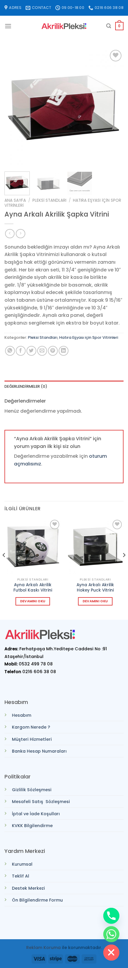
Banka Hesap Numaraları (39, 751)
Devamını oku (33, 601)
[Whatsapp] (111, 934)
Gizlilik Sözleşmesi (31, 790)
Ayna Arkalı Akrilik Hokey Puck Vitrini (95, 587)
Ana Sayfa (15, 200)
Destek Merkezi (28, 888)
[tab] (64, 386)
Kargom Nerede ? (31, 727)
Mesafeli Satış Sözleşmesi (41, 802)
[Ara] (108, 26)
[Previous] (14, 108)
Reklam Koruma (43, 947)
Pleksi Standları (49, 200)
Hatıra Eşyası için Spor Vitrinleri (88, 337)
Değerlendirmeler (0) (25, 386)
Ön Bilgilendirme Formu (37, 900)
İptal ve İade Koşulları (36, 814)
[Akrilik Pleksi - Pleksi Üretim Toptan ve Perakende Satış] (64, 26)
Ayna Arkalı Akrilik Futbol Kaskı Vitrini (32, 587)
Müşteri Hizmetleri (32, 739)
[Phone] (111, 916)
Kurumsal (22, 864)
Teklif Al (20, 876)
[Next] (113, 108)
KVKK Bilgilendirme (32, 826)
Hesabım (21, 715)
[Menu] (8, 26)
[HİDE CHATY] (111, 953)
